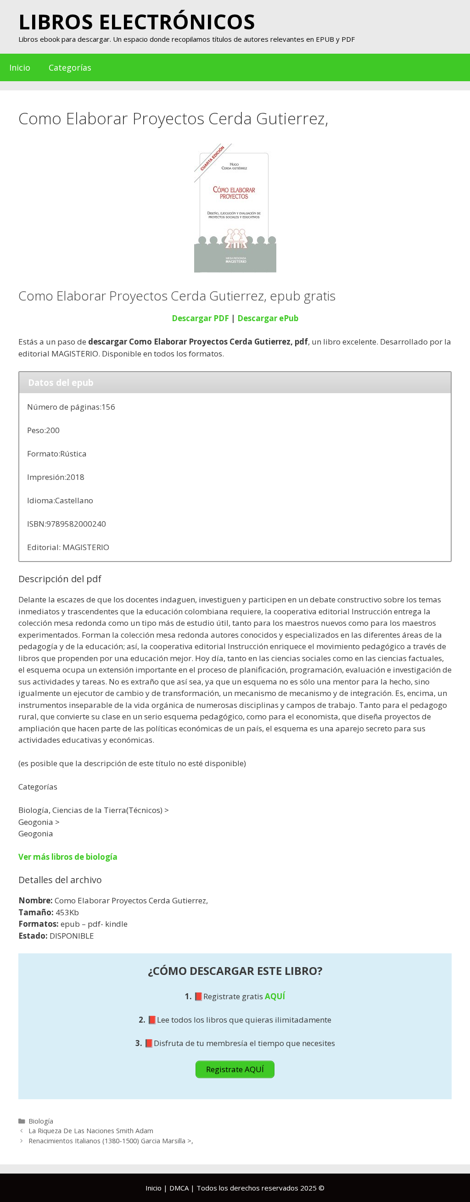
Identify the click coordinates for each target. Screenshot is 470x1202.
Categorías (70, 67)
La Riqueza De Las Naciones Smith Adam (90, 1130)
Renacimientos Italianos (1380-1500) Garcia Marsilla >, (110, 1140)
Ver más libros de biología (68, 856)
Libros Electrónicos (136, 21)
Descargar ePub (267, 318)
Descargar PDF (200, 318)
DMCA (179, 1187)
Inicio (19, 67)
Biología (40, 1121)
